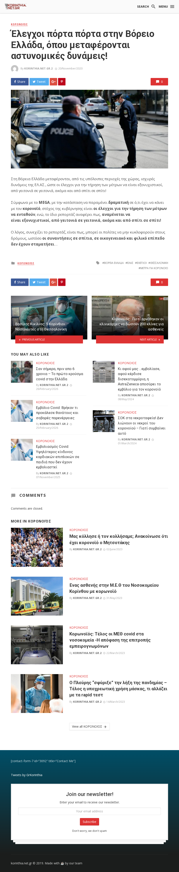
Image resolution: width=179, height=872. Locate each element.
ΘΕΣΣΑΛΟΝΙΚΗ (159, 263)
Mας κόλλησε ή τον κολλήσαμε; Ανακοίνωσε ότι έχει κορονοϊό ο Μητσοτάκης (118, 539)
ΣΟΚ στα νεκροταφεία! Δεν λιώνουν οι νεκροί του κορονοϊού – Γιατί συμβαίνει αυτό (141, 426)
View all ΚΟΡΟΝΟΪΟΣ (87, 726)
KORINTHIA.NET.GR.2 (38, 68)
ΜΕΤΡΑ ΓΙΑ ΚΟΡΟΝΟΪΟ (154, 268)
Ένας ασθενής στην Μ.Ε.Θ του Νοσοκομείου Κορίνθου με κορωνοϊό (114, 588)
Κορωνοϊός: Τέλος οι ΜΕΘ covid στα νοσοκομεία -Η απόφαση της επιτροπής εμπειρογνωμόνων (110, 640)
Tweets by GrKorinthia (26, 775)
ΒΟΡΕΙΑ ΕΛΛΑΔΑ (114, 263)
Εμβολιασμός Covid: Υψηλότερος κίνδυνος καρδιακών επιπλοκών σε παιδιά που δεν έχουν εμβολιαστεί (57, 456)
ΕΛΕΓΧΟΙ (142, 263)
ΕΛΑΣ (130, 263)
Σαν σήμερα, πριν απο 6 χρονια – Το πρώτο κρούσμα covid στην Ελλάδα (59, 374)
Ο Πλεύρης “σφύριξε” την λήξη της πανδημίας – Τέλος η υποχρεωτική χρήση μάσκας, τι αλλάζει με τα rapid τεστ (118, 688)
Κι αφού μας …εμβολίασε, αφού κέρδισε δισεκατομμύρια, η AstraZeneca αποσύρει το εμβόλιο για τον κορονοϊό (139, 379)
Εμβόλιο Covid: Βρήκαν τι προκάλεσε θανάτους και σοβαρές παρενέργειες (57, 412)
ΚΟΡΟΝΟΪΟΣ (19, 24)
